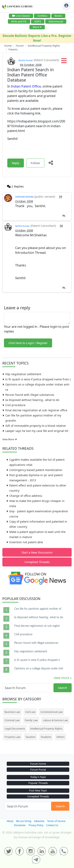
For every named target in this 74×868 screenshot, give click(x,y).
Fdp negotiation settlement (23, 374)
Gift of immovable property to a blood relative (35, 426)
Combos (42, 15)
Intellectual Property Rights (46, 728)
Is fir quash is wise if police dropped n (37, 660)
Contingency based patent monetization (35, 470)
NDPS (37, 21)
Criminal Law (12, 720)
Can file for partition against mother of (37, 609)
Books (58, 15)
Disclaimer (20, 825)
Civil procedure (15, 405)
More (36, 27)
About (10, 821)
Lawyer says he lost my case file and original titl (36, 431)
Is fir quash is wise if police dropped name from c (38, 379)
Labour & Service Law (55, 720)
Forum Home (38, 763)
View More (8, 439)
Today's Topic (38, 777)
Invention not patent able (26, 542)
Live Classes (23, 15)
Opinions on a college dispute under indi (38, 668)
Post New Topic (38, 790)
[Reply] (63, 215)
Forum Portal (38, 769)
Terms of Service (56, 821)
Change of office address (25, 496)
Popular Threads (38, 783)
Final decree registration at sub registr (37, 626)
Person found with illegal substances (29, 395)
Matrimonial (56, 21)
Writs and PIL (19, 21)
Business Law (12, 712)
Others (60, 737)
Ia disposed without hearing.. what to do (32, 400)
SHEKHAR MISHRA (24, 196)
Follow (35, 163)
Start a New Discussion (37, 552)
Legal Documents (15, 728)
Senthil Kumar (25, 60)
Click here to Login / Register (28, 343)
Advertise (39, 821)
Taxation (30, 737)
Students (46, 737)
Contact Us (52, 825)
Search (62, 688)
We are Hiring (23, 821)
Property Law (12, 737)
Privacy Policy (36, 825)
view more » (63, 678)
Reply (15, 163)
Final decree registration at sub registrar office (36, 410)
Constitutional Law (51, 712)
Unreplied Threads (37, 562)
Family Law (31, 720)
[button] (64, 62)
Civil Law (30, 712)
